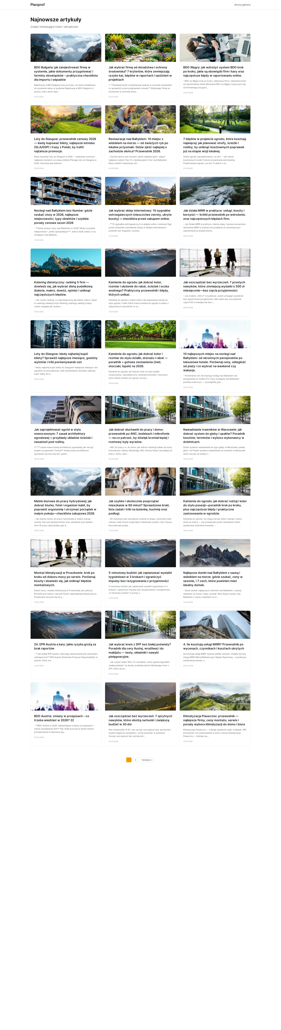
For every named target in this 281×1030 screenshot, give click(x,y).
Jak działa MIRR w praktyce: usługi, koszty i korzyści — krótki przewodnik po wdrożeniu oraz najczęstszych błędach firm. (214, 214)
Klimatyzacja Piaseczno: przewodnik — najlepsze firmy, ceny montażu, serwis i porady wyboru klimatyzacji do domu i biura (214, 720)
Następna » (147, 760)
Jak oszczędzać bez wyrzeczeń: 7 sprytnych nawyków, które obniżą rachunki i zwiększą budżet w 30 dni (140, 720)
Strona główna (242, 4)
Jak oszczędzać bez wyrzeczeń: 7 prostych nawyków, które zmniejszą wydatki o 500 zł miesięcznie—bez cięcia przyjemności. (214, 286)
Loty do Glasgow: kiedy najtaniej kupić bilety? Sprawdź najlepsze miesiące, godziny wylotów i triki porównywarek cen (66, 358)
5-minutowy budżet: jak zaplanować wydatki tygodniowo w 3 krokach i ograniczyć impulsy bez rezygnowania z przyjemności (140, 577)
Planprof (37, 4)
